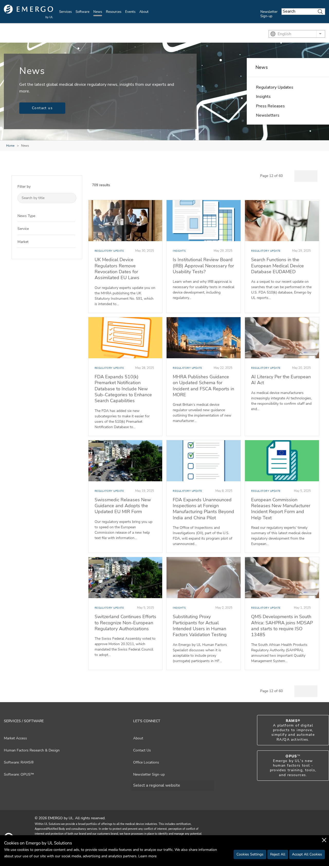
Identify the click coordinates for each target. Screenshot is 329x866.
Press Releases (270, 106)
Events (130, 12)
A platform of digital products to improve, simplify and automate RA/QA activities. (293, 730)
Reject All (277, 854)
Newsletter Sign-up (269, 14)
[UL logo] (28, 12)
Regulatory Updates (274, 87)
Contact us (42, 108)
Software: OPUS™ (19, 774)
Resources (113, 12)
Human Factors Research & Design (32, 750)
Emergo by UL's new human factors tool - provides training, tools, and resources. (293, 765)
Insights (263, 96)
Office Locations (146, 762)
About (144, 12)
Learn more (147, 856)
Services (65, 12)
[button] (71, 215)
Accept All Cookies (307, 854)
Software (82, 12)
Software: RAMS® (19, 762)
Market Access (15, 738)
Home (10, 146)
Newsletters (267, 115)
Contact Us (142, 750)
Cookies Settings (249, 854)
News (97, 12)
